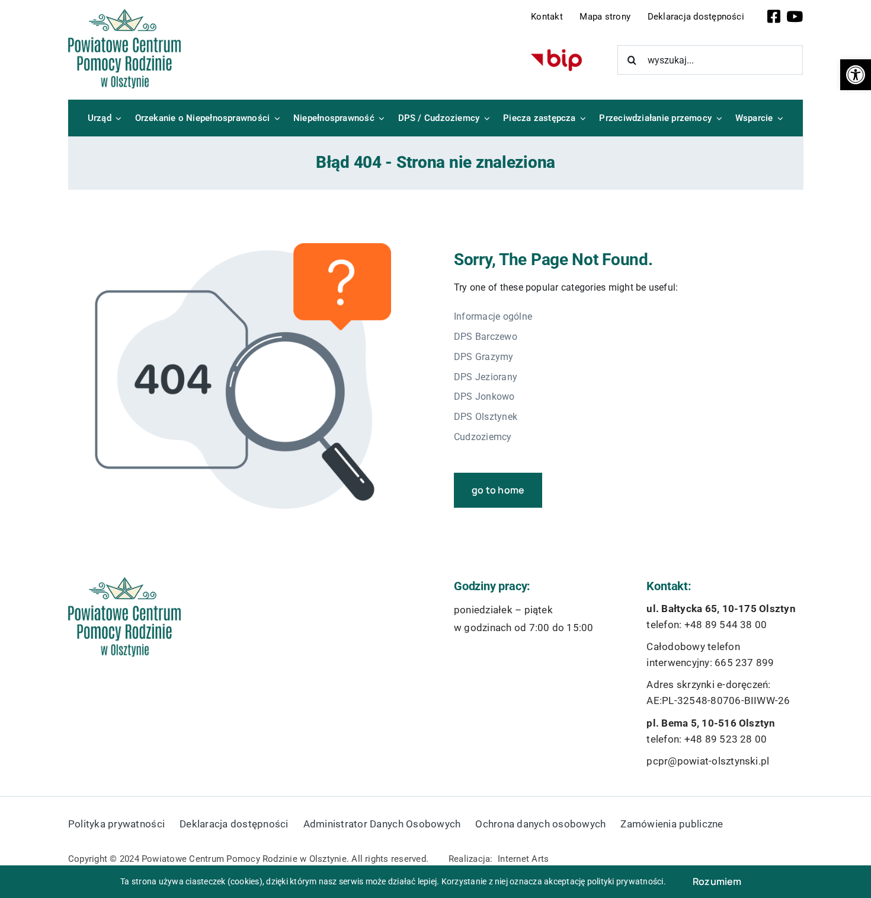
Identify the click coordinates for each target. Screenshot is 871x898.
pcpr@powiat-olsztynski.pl (707, 761)
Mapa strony (604, 16)
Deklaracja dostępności (696, 16)
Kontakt (547, 16)
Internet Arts (523, 859)
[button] (855, 74)
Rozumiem (717, 881)
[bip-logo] (556, 53)
